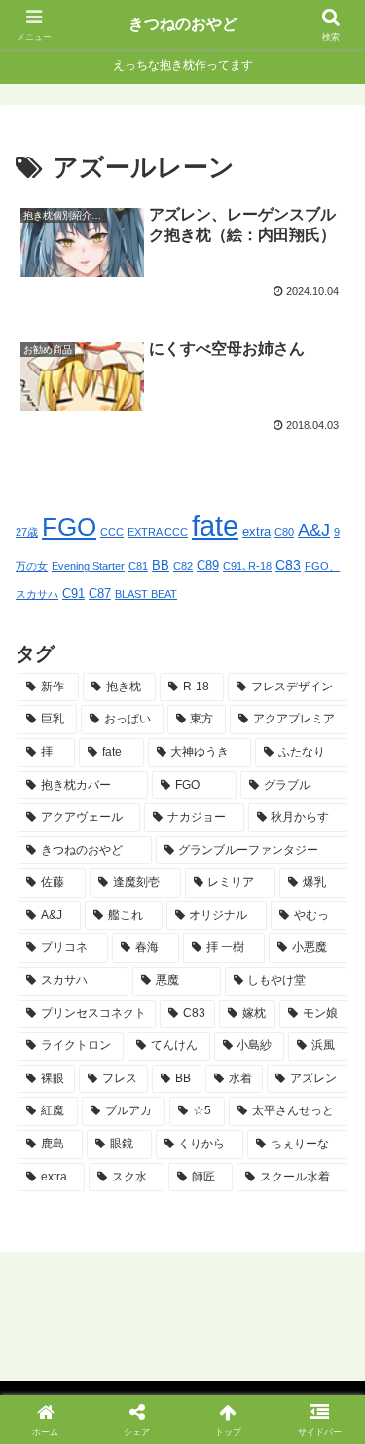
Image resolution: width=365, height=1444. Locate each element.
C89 (208, 566)
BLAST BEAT (146, 594)
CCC (112, 532)
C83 (288, 565)
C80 (284, 532)
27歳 (27, 532)
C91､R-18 (247, 566)
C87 (100, 594)
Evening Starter (88, 566)
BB (160, 566)
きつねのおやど (182, 24)
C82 (183, 566)
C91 (73, 594)
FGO (69, 527)
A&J (314, 530)
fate (215, 526)
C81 (138, 566)
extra (256, 532)
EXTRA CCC (158, 532)
